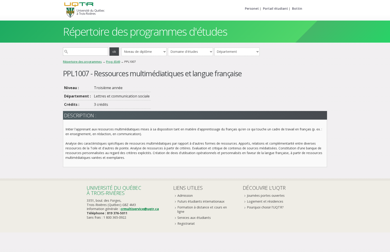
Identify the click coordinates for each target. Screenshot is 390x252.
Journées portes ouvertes (266, 195)
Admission (185, 195)
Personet (252, 8)
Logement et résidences (265, 201)
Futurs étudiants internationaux (201, 201)
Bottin (297, 8)
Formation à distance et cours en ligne (202, 209)
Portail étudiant (275, 8)
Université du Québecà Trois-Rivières (114, 190)
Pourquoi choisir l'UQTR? (265, 207)
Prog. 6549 (113, 62)
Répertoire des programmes (82, 62)
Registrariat (186, 223)
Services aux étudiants (194, 217)
